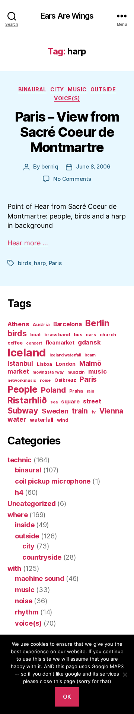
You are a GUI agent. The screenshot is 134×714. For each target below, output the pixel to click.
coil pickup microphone (52, 481)
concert (34, 343)
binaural (32, 89)
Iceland (26, 352)
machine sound (39, 578)
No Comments (72, 178)
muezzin (75, 372)
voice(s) (67, 98)
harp (40, 263)
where (17, 515)
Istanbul (20, 363)
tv (94, 412)
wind (62, 420)
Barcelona (67, 324)
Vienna (111, 411)
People (22, 389)
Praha (76, 391)
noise (45, 380)
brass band (57, 334)
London (66, 364)
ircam (90, 355)
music (77, 89)
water (16, 419)
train (80, 411)
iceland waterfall (65, 355)
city (57, 89)
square (70, 401)
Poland (53, 389)
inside (24, 525)
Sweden (55, 411)
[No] (124, 674)
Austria (41, 324)
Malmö (90, 363)
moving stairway (48, 372)
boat (35, 334)
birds (24, 263)
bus (78, 334)
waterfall (41, 419)
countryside (41, 557)
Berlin (97, 323)
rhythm (26, 612)
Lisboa (44, 364)
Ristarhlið (27, 400)
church (108, 334)
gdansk (89, 342)
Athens (18, 324)
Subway (22, 410)
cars (91, 334)
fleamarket (59, 342)
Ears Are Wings (67, 16)
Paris (55, 263)
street (92, 401)
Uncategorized (31, 503)
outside (103, 89)
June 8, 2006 (93, 166)
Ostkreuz (65, 380)
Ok (67, 696)
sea (53, 402)
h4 (19, 492)
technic (19, 460)
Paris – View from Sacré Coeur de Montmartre (67, 131)
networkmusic (21, 380)
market (18, 371)
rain (90, 391)
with (14, 568)
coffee (14, 343)
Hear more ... (27, 243)
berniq (49, 166)
